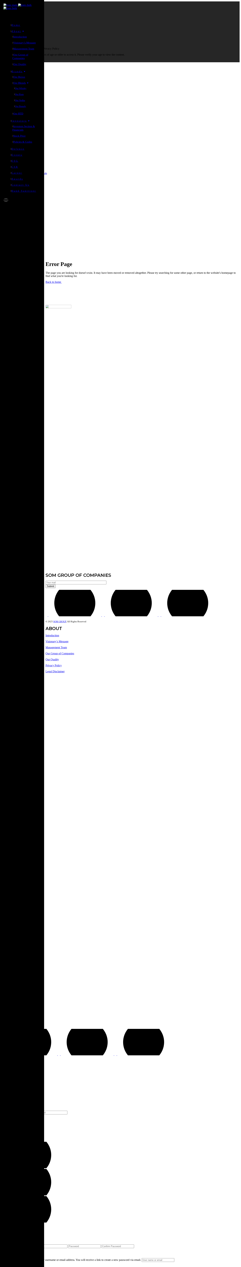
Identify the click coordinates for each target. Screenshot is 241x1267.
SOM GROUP (59, 621)
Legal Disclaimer (55, 671)
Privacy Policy (54, 665)
